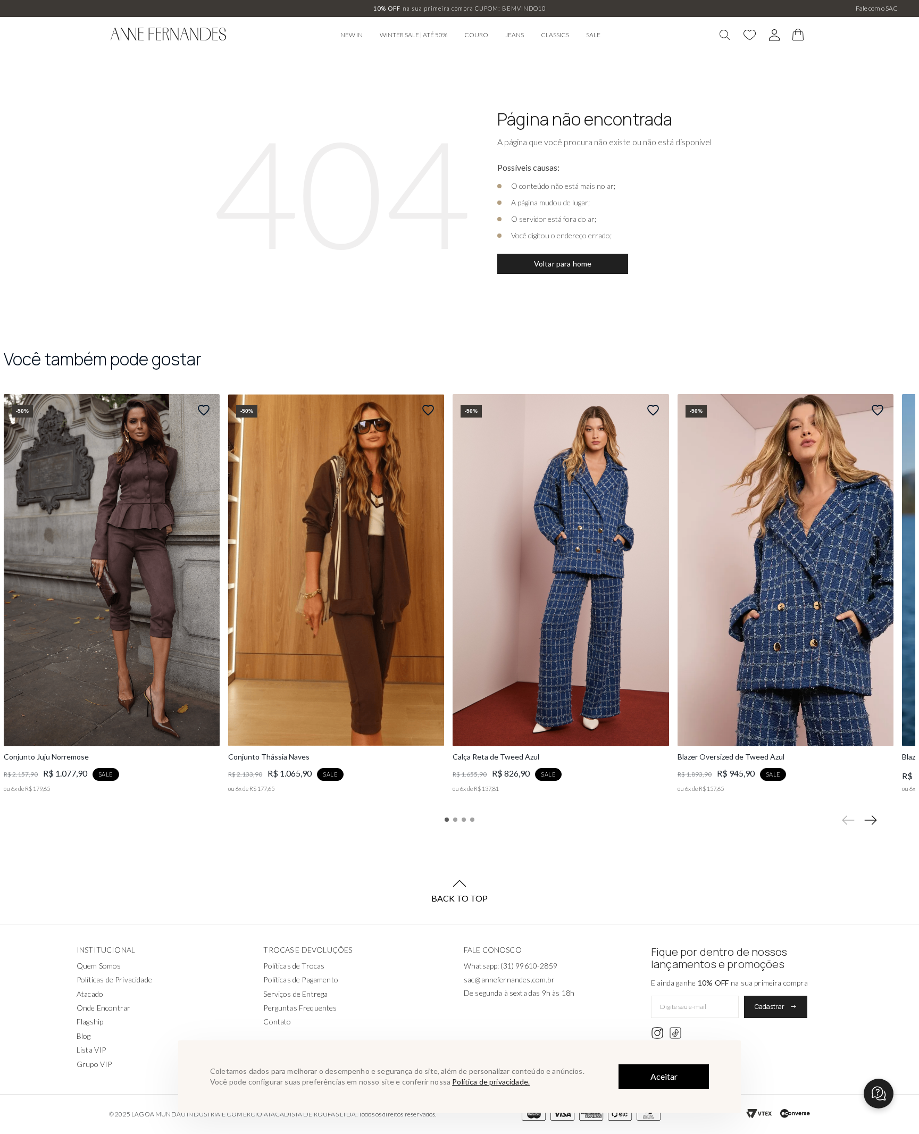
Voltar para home (563, 263)
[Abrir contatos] (878, 1093)
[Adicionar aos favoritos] (203, 410)
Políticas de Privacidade (114, 979)
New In (351, 35)
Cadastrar (769, 1006)
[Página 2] (455, 820)
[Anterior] (848, 820)
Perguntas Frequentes (300, 1007)
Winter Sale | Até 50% (413, 35)
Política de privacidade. (491, 1081)
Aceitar (664, 1076)
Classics (555, 35)
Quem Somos (99, 965)
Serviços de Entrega (295, 993)
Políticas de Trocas (293, 965)
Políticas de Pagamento (300, 979)
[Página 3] (464, 820)
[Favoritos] (750, 35)
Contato (277, 1021)
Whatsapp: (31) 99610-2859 (510, 965)
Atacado (90, 993)
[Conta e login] (774, 35)
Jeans (514, 35)
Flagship (90, 1021)
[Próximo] (870, 820)
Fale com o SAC (877, 8)
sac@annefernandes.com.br (509, 979)
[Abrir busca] (724, 35)
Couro (476, 35)
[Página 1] (447, 820)
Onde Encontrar (103, 1007)
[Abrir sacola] (798, 34)
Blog (84, 1035)
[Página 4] (472, 820)
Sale (593, 35)
